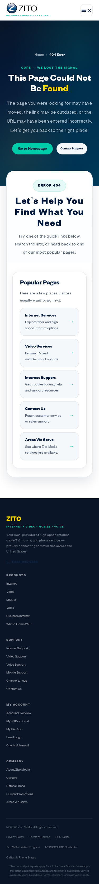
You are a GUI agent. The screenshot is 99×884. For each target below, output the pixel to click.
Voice (10, 608)
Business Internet (18, 616)
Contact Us (14, 689)
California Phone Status (21, 857)
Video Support (16, 656)
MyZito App (14, 729)
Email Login (14, 737)
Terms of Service (39, 837)
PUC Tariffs (62, 837)
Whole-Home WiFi (18, 624)
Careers (11, 778)
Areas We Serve (16, 802)
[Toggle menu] (87, 10)
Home (39, 55)
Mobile (11, 600)
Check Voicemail (17, 745)
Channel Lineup (16, 681)
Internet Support (17, 648)
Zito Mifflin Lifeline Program (23, 847)
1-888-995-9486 (25, 562)
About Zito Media (18, 770)
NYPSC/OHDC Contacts (61, 847)
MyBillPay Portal (17, 721)
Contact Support (71, 148)
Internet (11, 583)
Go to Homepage (32, 148)
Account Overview (18, 713)
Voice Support (16, 665)
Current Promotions (19, 794)
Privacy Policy (15, 837)
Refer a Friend (15, 786)
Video (10, 592)
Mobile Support (16, 672)
